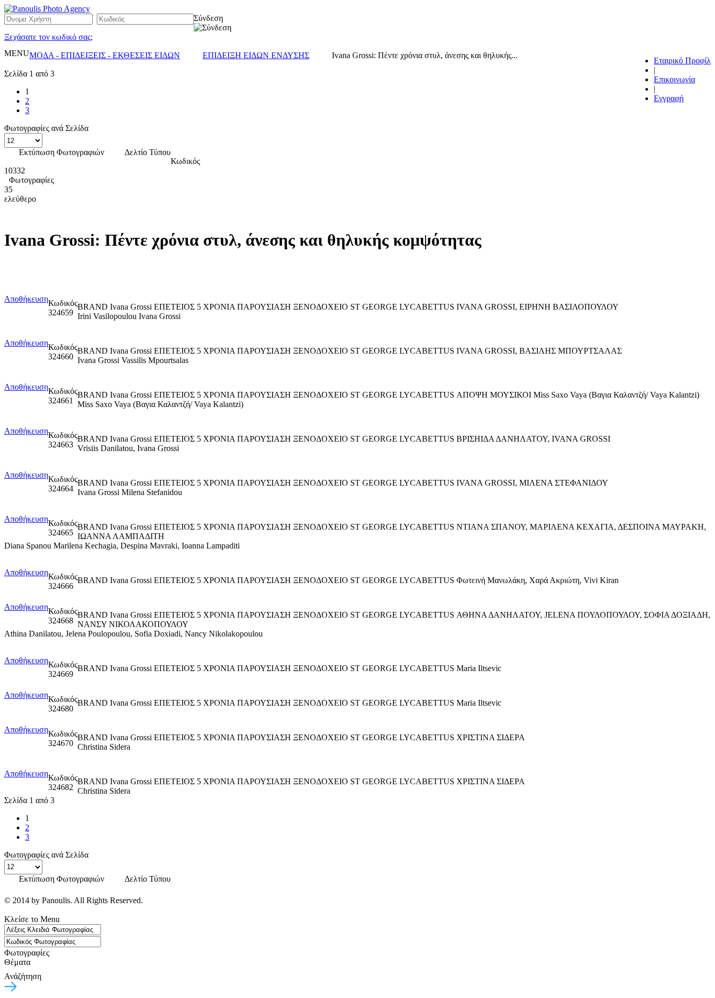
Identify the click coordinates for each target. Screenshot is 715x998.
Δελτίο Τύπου (148, 152)
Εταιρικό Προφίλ (682, 60)
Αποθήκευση (26, 298)
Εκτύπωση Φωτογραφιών (61, 152)
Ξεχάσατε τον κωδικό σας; (48, 36)
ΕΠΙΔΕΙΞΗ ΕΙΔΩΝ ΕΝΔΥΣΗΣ (256, 55)
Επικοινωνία (674, 79)
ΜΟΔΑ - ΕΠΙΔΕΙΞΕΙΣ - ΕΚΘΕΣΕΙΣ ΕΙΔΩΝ (104, 55)
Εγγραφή (669, 98)
